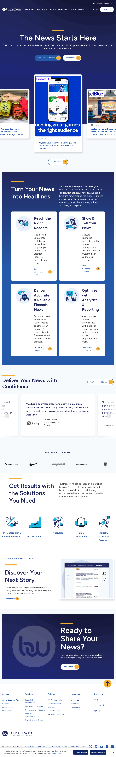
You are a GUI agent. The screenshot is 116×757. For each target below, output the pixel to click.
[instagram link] (112, 746)
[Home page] (11, 9)
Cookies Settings (80, 752)
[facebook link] (107, 746)
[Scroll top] (107, 684)
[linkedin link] (96, 746)
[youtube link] (101, 747)
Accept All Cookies (98, 752)
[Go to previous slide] (7, 416)
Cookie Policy (57, 753)
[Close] (113, 752)
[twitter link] (90, 746)
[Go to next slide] (109, 416)
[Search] (94, 3)
